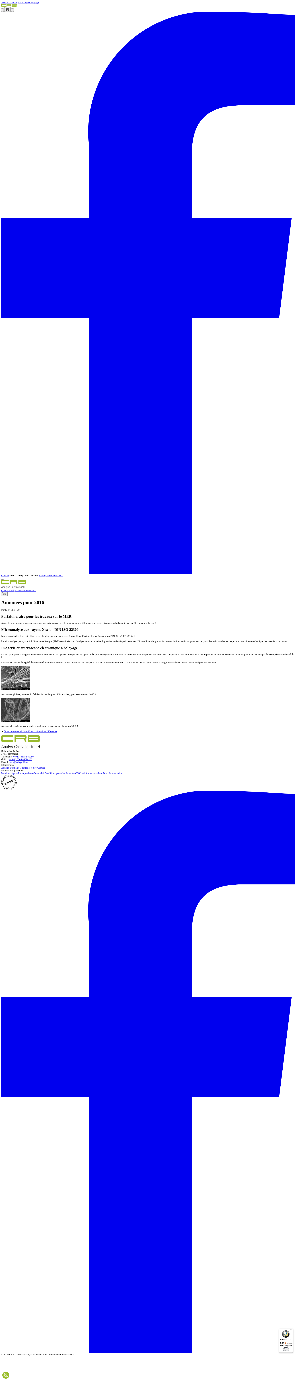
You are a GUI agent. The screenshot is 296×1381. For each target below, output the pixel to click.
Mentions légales (9, 773)
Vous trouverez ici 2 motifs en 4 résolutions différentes (30, 731)
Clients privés (7, 590)
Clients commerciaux (25, 590)
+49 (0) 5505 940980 (23, 756)
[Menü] (291, 1330)
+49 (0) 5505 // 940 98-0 (51, 575)
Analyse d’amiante (10, 767)
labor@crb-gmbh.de (19, 762)
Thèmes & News (28, 767)
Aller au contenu (9, 2)
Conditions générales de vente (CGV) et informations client (74, 773)
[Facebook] (148, 572)
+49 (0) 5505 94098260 (20, 759)
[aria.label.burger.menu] (2, 579)
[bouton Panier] (4, 594)
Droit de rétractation (112, 773)
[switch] (286, 1349)
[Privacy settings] (5, 1375)
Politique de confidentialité (31, 773)
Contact (5, 575)
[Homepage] (9, 5)
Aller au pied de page (28, 2)
